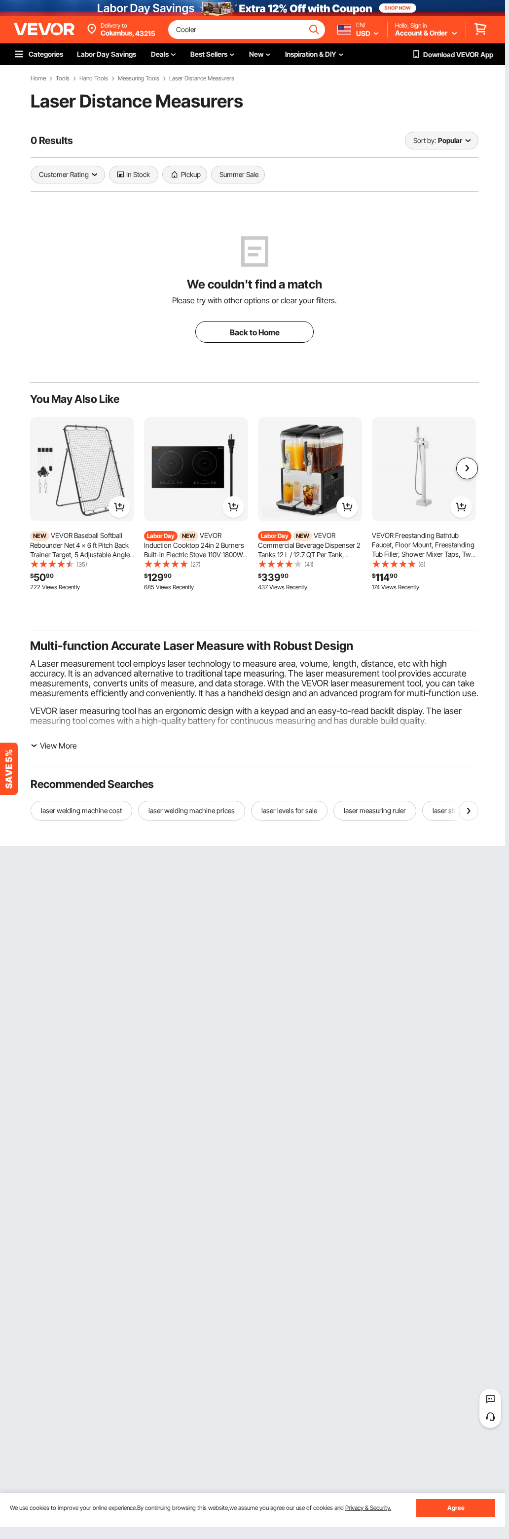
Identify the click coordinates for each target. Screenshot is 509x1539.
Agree (456, 1507)
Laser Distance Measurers (201, 78)
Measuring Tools (138, 78)
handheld (245, 693)
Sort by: (424, 140)
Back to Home (255, 332)
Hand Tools (93, 78)
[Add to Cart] (119, 507)
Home (38, 78)
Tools (63, 78)
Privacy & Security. (368, 1507)
